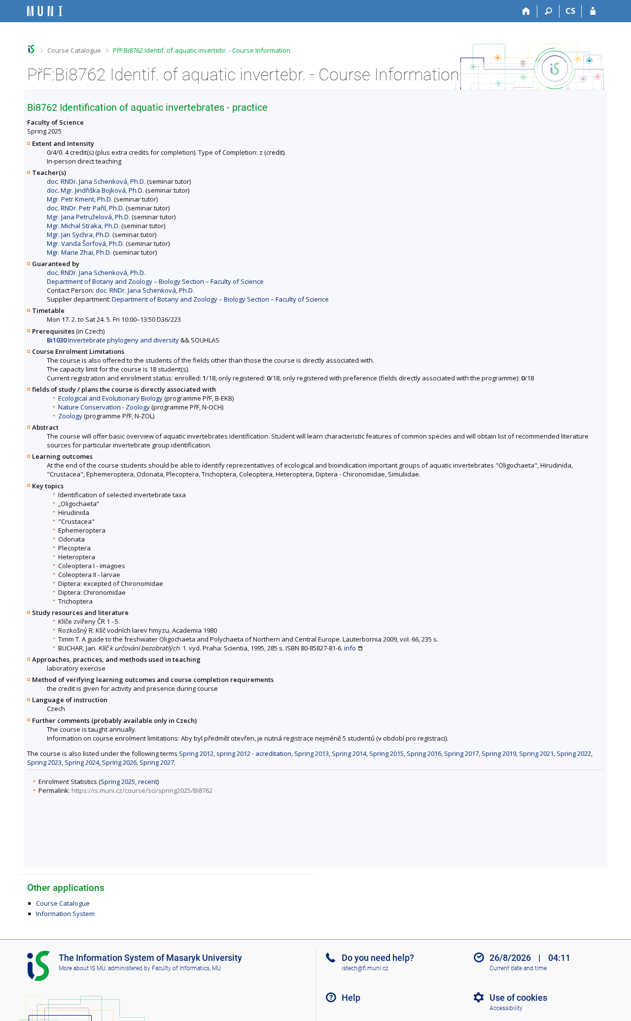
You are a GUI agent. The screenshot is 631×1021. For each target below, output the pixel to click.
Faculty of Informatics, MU (186, 968)
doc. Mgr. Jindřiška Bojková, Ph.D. (95, 190)
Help (351, 997)
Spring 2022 (574, 753)
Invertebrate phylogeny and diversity (113, 340)
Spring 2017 (461, 753)
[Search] (548, 11)
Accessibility (506, 1008)
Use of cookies (518, 997)
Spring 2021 (536, 753)
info (350, 648)
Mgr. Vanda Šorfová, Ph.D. (85, 243)
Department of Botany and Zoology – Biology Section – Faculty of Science (155, 281)
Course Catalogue (74, 50)
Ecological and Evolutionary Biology (110, 398)
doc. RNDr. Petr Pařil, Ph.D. (85, 208)
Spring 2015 (386, 753)
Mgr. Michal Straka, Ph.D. (83, 225)
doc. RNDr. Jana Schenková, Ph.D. (96, 181)
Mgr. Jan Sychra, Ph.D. (79, 234)
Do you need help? (378, 958)
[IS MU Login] (593, 11)
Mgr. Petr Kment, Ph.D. (79, 199)
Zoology (70, 415)
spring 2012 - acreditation (253, 753)
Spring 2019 (499, 753)
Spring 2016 (424, 753)
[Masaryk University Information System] (45, 11)
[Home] (526, 11)
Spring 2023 (44, 762)
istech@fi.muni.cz (365, 968)
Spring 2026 (119, 762)
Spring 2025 (118, 781)
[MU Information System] (31, 49)
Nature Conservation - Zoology (104, 407)
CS (570, 10)
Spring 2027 (157, 762)
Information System (65, 913)
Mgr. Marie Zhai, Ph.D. (79, 252)
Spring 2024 (82, 762)
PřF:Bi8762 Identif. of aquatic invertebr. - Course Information (201, 50)
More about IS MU (82, 968)
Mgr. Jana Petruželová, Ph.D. (88, 216)
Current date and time (518, 968)
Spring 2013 (311, 753)
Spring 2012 (196, 753)
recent (147, 781)
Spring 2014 (349, 753)
